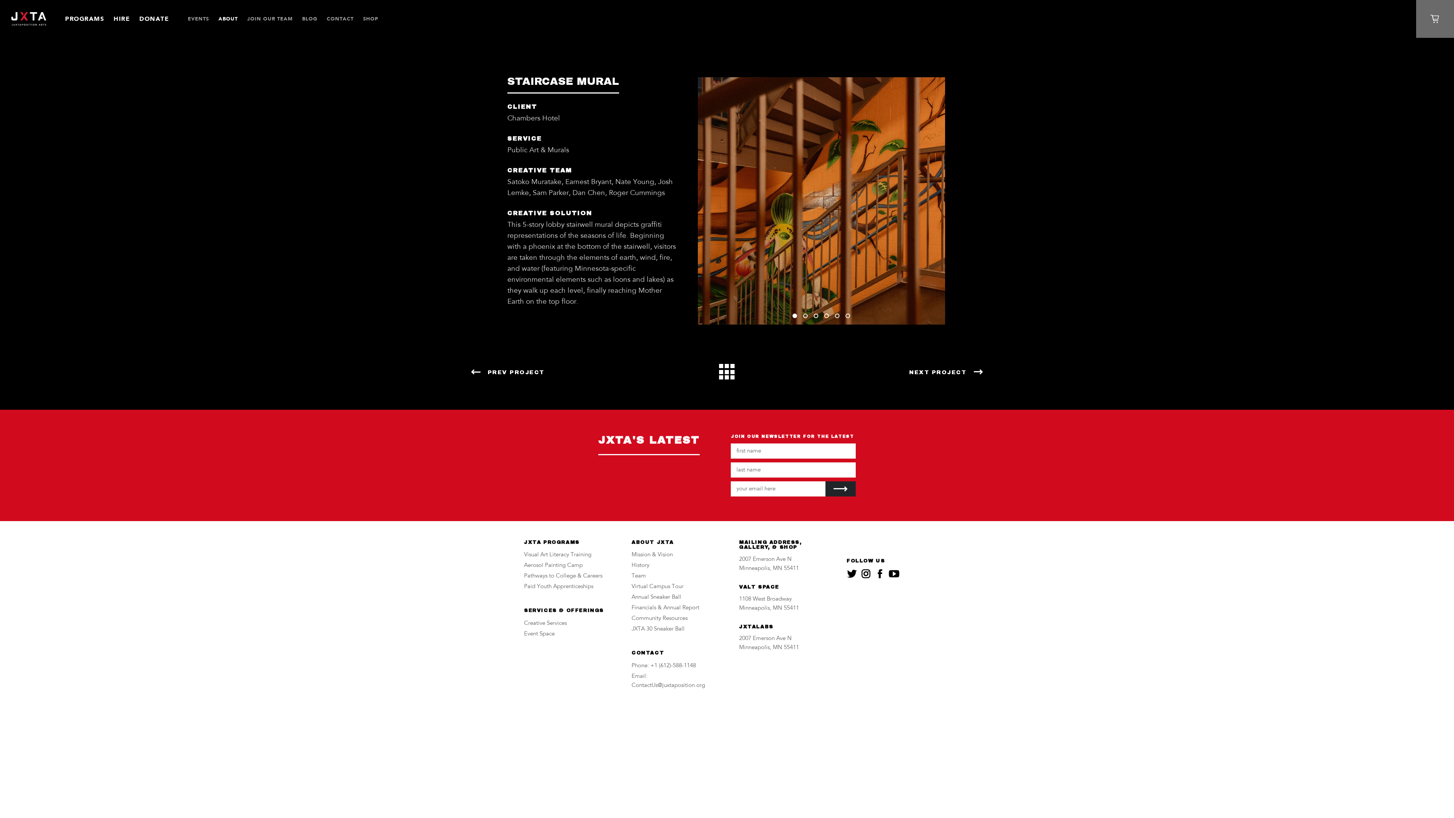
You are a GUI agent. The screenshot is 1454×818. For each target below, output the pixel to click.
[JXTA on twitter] (852, 573)
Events (198, 19)
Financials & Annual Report (665, 608)
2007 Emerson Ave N (765, 559)
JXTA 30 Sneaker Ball (658, 629)
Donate (154, 18)
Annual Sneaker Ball (656, 597)
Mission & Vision (652, 555)
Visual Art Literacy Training (557, 555)
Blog (309, 19)
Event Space (539, 634)
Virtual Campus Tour (657, 587)
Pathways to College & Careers (563, 576)
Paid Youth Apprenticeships (558, 587)
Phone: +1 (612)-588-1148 (664, 666)
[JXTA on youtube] (894, 573)
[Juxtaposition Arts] (28, 19)
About (228, 19)
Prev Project (516, 372)
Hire (122, 18)
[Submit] (840, 488)
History (640, 565)
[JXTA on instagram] (866, 573)
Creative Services (545, 623)
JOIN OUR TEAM (270, 19)
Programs (84, 18)
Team (639, 576)
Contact (340, 19)
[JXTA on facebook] (880, 573)
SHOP (370, 19)
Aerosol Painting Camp (553, 565)
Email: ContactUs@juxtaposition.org (668, 681)
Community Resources (660, 618)
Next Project (937, 372)
